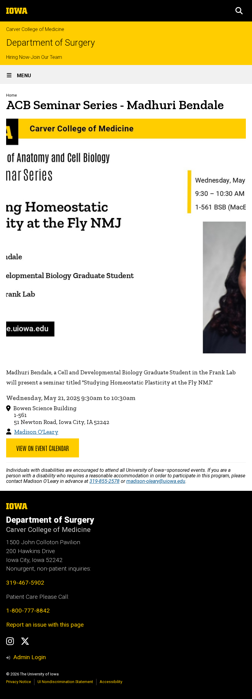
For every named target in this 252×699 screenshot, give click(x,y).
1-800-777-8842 (28, 610)
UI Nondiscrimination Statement (65, 681)
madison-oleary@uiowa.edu (155, 481)
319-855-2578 (104, 481)
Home (11, 95)
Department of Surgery (50, 42)
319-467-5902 (25, 582)
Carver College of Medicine (35, 29)
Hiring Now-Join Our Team (34, 57)
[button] (239, 10)
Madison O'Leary (36, 431)
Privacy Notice (18, 681)
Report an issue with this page (45, 624)
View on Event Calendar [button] (42, 448)
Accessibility (111, 681)
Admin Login (29, 657)
